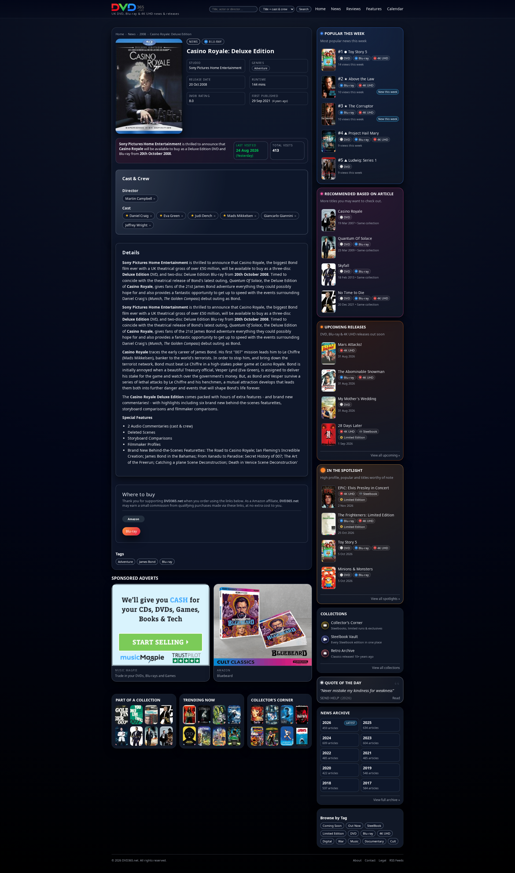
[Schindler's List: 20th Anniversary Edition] (204, 715)
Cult (393, 841)
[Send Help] (189, 715)
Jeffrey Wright (138, 225)
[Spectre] (121, 736)
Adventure (125, 562)
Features (374, 8)
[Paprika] (257, 715)
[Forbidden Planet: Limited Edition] (272, 736)
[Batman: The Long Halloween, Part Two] (204, 736)
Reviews (353, 8)
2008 (142, 34)
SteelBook (374, 826)
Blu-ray (167, 562)
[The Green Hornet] (234, 736)
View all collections (386, 667)
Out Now (354, 826)
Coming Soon (332, 826)
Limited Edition (333, 833)
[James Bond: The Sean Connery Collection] (151, 715)
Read (396, 698)
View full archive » (386, 800)
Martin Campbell (140, 198)
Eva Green (173, 215)
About (357, 860)
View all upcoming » (385, 455)
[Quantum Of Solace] (151, 736)
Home (320, 8)
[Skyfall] (136, 736)
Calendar (395, 8)
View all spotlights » (385, 598)
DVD (353, 833)
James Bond (147, 562)
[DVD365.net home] (128, 7)
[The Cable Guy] (272, 715)
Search (303, 9)
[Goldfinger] (121, 715)
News (336, 8)
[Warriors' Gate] (234, 715)
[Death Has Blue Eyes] (219, 736)
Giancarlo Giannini (280, 215)
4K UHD (385, 833)
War (341, 841)
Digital (327, 841)
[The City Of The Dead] (219, 715)
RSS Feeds (396, 860)
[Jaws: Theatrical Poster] (302, 736)
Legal (382, 860)
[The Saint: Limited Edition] (287, 715)
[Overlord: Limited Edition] (302, 715)
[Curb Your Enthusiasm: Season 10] (189, 736)
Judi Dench (205, 215)
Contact (370, 860)
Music (354, 841)
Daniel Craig (141, 215)
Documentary (374, 841)
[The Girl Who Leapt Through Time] (287, 736)
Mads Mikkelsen (241, 215)
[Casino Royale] (166, 736)
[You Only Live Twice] (136, 715)
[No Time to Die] (166, 715)
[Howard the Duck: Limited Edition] (257, 736)
